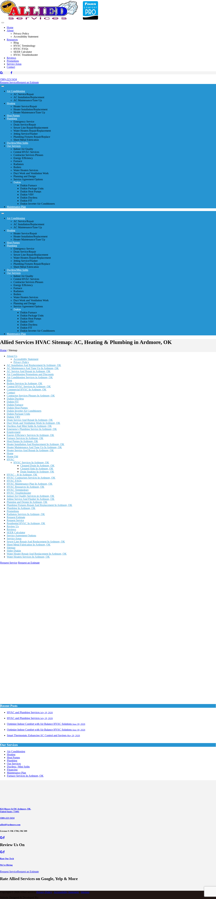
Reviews (11, 57)
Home (10, 27)
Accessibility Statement (26, 359)
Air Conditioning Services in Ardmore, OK (30, 377)
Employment (13, 432)
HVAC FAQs (14, 480)
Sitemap (11, 547)
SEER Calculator (16, 532)
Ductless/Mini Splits (17, 142)
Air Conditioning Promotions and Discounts (30, 374)
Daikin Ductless (15, 398)
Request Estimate (16, 517)
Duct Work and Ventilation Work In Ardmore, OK (33, 423)
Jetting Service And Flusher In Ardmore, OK (31, 499)
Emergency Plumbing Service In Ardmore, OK (32, 429)
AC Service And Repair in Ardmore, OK (28, 371)
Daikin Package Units (18, 413)
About (10, 30)
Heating (11, 103)
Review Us (13, 526)
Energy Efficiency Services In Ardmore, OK (30, 435)
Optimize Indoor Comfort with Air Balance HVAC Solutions (46, 723)
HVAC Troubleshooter (19, 492)
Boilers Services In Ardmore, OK (24, 383)
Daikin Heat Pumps (17, 407)
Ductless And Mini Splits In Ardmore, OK (29, 426)
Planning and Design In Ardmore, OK (27, 502)
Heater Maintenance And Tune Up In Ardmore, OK (34, 447)
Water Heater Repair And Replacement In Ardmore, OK (37, 553)
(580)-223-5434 (8, 79)
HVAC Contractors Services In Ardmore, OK (31, 477)
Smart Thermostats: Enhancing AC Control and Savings (43, 735)
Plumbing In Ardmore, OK (21, 508)
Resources (12, 39)
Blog (9, 380)
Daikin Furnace (15, 404)
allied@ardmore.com (10, 824)
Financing (12, 769)
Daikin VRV (13, 416)
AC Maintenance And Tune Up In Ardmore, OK (33, 368)
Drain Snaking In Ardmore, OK (37, 471)
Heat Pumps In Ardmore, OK (22, 441)
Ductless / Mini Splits (18, 766)
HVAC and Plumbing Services (30, 712)
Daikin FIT (13, 401)
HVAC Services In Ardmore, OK (31, 462)
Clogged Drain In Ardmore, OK (37, 465)
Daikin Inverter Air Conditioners (24, 410)
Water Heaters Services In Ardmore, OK (28, 556)
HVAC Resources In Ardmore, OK (25, 486)
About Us (12, 356)
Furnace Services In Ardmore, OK (25, 438)
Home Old (12, 456)
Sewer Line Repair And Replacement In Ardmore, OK (36, 541)
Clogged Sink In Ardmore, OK (36, 468)
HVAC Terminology (18, 489)
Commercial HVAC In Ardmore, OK (26, 389)
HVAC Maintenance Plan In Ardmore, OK (29, 483)
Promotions (13, 60)
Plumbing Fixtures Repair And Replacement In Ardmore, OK (39, 505)
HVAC (10, 459)
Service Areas (14, 64)
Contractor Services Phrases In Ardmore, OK (31, 395)
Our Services (14, 145)
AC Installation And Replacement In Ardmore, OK (34, 365)
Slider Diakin (14, 550)
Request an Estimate (28, 82)
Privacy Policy (21, 362)
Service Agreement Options (21, 535)
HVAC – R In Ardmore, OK (22, 474)
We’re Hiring (6, 865)
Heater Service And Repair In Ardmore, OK (30, 450)
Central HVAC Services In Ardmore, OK (29, 386)
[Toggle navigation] (2, 22)
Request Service (8, 82)
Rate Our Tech (7, 858)
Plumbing (12, 118)
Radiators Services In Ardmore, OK (26, 514)
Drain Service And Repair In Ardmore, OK (30, 419)
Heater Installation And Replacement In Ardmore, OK (35, 444)
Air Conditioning (16, 91)
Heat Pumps (13, 115)
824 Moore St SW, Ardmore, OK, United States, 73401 (15, 810)
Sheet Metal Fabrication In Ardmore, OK (28, 544)
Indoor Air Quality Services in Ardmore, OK (30, 496)
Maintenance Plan (16, 206)
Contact (11, 67)
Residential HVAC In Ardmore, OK (26, 523)
